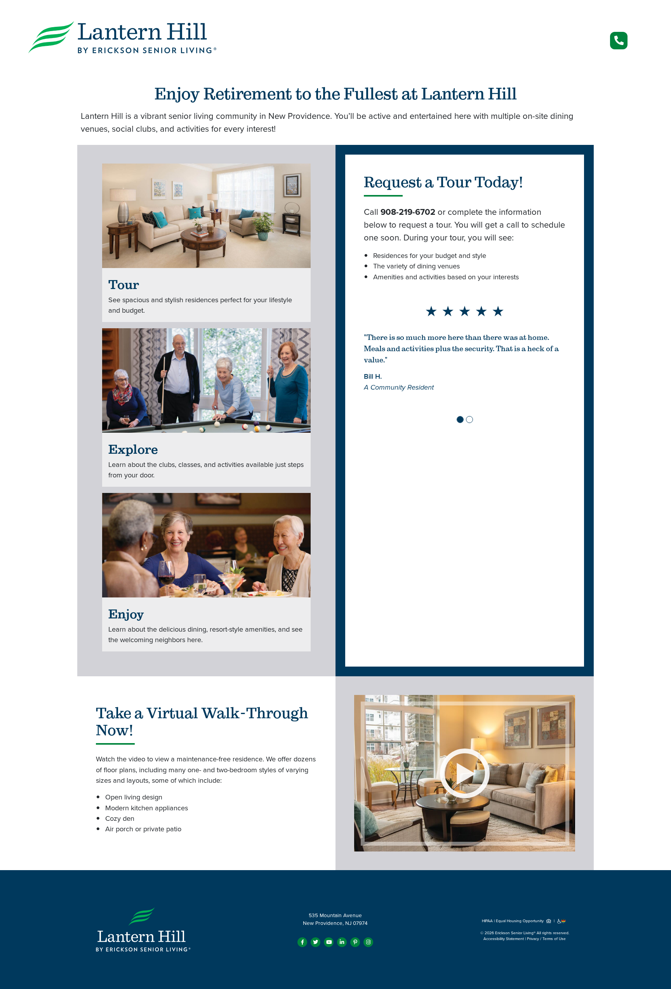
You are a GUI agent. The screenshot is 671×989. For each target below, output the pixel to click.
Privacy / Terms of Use (546, 939)
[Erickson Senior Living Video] (464, 773)
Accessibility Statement (503, 939)
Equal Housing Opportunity (520, 921)
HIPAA (487, 921)
